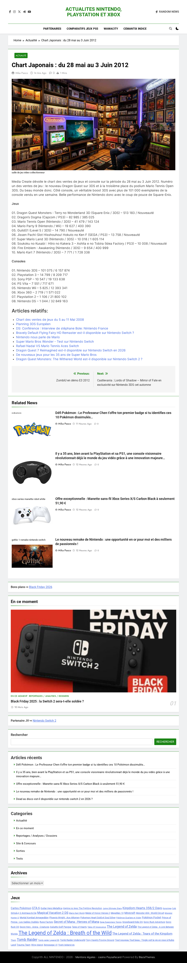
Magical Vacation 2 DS (52, 913)
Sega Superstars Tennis (111, 922)
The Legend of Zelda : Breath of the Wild (65, 933)
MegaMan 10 (117, 913)
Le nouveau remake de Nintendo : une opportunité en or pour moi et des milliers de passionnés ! (74, 791)
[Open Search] (170, 28)
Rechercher (19, 735)
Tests (19, 858)
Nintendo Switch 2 (44, 720)
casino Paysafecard (110, 957)
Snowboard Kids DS (132, 922)
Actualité (21, 55)
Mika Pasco (22, 73)
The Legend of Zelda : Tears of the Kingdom (142, 933)
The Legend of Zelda (122, 926)
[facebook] (10, 12)
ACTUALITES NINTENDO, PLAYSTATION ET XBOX (94, 12)
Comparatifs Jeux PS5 (82, 28)
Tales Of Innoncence (96, 927)
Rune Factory (46, 922)
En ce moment (19, 696)
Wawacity (111, 28)
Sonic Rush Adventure (154, 922)
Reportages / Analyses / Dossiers (49, 696)
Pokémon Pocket (151, 917)
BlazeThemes (147, 957)
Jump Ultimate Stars (112, 908)
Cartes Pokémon (21, 908)
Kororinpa (167, 908)
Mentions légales (85, 957)
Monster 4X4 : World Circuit (150, 913)
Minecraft (129, 912)
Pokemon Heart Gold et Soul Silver (98, 917)
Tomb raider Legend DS (48, 940)
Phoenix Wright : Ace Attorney (64, 917)
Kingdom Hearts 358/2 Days (142, 908)
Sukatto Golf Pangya (60, 927)
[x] (19, 12)
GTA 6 (36, 908)
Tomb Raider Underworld (72, 940)
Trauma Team (23, 945)
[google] (24, 12)
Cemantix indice (134, 28)
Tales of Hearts (79, 927)
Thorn (13, 940)
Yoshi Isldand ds (66, 945)
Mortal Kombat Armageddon (34, 917)
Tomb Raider (27, 940)
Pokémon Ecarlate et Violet (128, 918)
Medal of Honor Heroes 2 (97, 913)
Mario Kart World (77, 913)
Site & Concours (26, 843)
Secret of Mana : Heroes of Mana (76, 922)
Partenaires (52, 28)
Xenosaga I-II (51, 944)
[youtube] (29, 12)
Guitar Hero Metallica (51, 908)
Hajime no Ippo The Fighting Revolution (82, 908)
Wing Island (37, 945)
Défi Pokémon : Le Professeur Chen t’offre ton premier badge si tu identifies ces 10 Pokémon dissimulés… (80, 764)
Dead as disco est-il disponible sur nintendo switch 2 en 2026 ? (54, 799)
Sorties (20, 851)
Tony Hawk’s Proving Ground (100, 940)
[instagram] (14, 12)
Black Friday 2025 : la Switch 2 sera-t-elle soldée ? (47, 701)
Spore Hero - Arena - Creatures (34, 927)
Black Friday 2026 (40, 587)
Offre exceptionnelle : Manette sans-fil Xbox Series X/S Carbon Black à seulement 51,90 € (70, 783)
